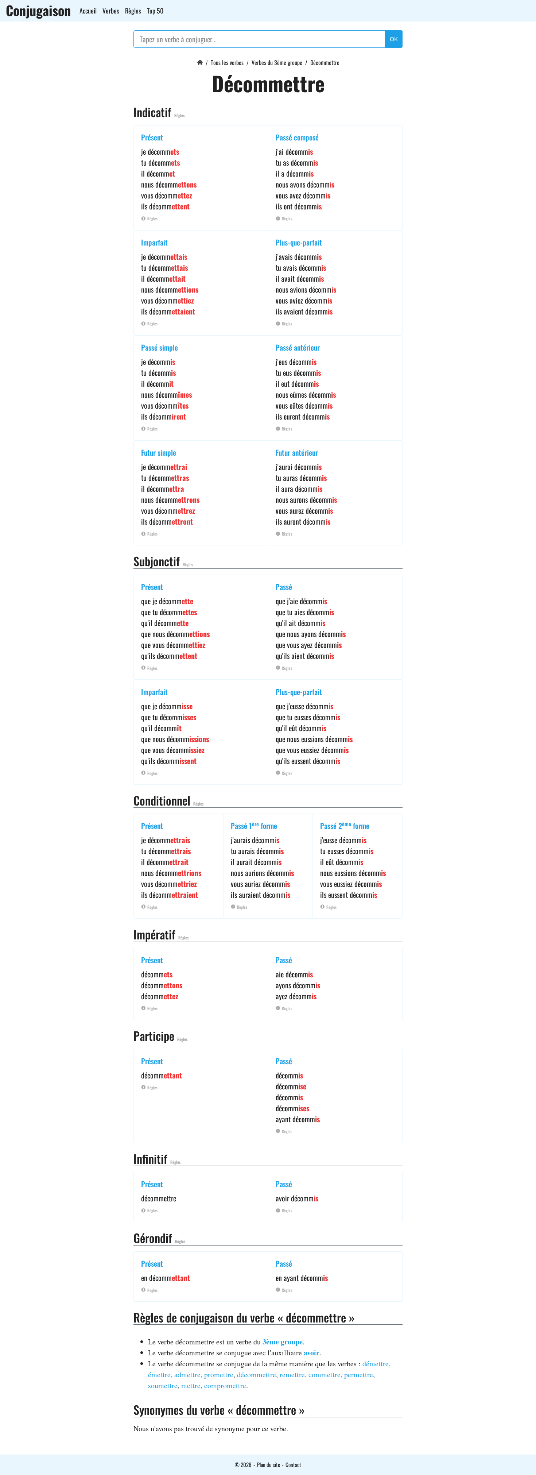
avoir (311, 1352)
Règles (133, 10)
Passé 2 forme (344, 825)
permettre (358, 1374)
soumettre (163, 1385)
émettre (159, 1374)
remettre (292, 1374)
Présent (152, 137)
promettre (218, 1374)
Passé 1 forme (254, 825)
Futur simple (158, 452)
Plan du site (268, 1464)
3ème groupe (283, 1341)
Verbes (110, 10)
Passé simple (159, 347)
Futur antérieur (297, 452)
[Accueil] (200, 61)
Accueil (88, 10)
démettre (375, 1363)
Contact (293, 1464)
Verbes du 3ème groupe (277, 62)
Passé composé (297, 137)
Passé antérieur (298, 347)
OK (394, 39)
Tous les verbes (227, 62)
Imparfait (154, 242)
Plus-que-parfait (299, 242)
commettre (324, 1374)
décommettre (256, 1374)
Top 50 (155, 10)
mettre (191, 1385)
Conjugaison (38, 10)
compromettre (225, 1385)
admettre (187, 1374)
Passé (284, 586)
